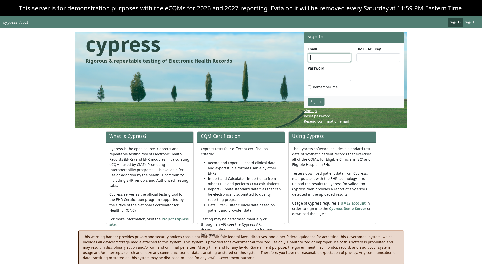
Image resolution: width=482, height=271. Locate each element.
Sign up (310, 110)
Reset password (317, 116)
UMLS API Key (368, 49)
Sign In (455, 22)
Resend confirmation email (326, 121)
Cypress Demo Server (347, 208)
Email (312, 49)
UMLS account (353, 203)
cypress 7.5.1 (16, 22)
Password (316, 68)
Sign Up (471, 22)
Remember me (325, 87)
